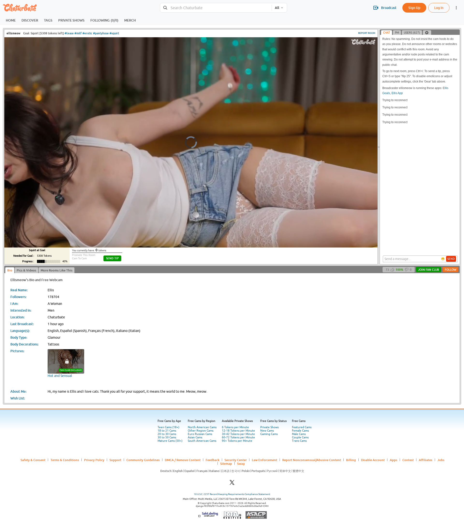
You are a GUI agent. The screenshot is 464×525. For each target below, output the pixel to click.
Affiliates (425, 460)
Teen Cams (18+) (168, 427)
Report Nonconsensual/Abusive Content (311, 460)
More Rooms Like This (56, 270)
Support (115, 460)
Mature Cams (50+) (170, 440)
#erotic (87, 33)
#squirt (114, 33)
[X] (232, 484)
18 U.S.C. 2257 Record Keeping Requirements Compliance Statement (232, 494)
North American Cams (202, 427)
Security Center (236, 460)
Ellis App (397, 93)
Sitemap (226, 463)
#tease (69, 33)
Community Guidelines (143, 460)
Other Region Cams (200, 430)
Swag (241, 463)
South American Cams (202, 440)
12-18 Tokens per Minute (238, 430)
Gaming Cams (269, 434)
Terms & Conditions (65, 460)
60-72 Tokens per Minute (238, 437)
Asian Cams (195, 437)
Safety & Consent (33, 460)
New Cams (267, 430)
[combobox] (216, 8)
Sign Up (414, 8)
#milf (78, 33)
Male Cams (299, 434)
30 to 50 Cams (167, 437)
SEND (451, 259)
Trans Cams (299, 440)
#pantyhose (101, 33)
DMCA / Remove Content (183, 460)
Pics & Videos (26, 270)
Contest (408, 460)
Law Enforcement (264, 460)
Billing (351, 460)
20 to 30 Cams (167, 434)
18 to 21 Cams (167, 430)
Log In (438, 8)
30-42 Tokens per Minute (238, 434)
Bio (9, 270)
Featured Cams (302, 427)
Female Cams (300, 430)
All (277, 8)
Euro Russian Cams (200, 434)
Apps (393, 460)
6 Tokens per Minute (235, 427)
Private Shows (269, 427)
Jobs (440, 460)
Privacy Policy (94, 460)
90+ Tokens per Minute (237, 440)
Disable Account (373, 460)
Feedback (212, 460)
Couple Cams (300, 437)
